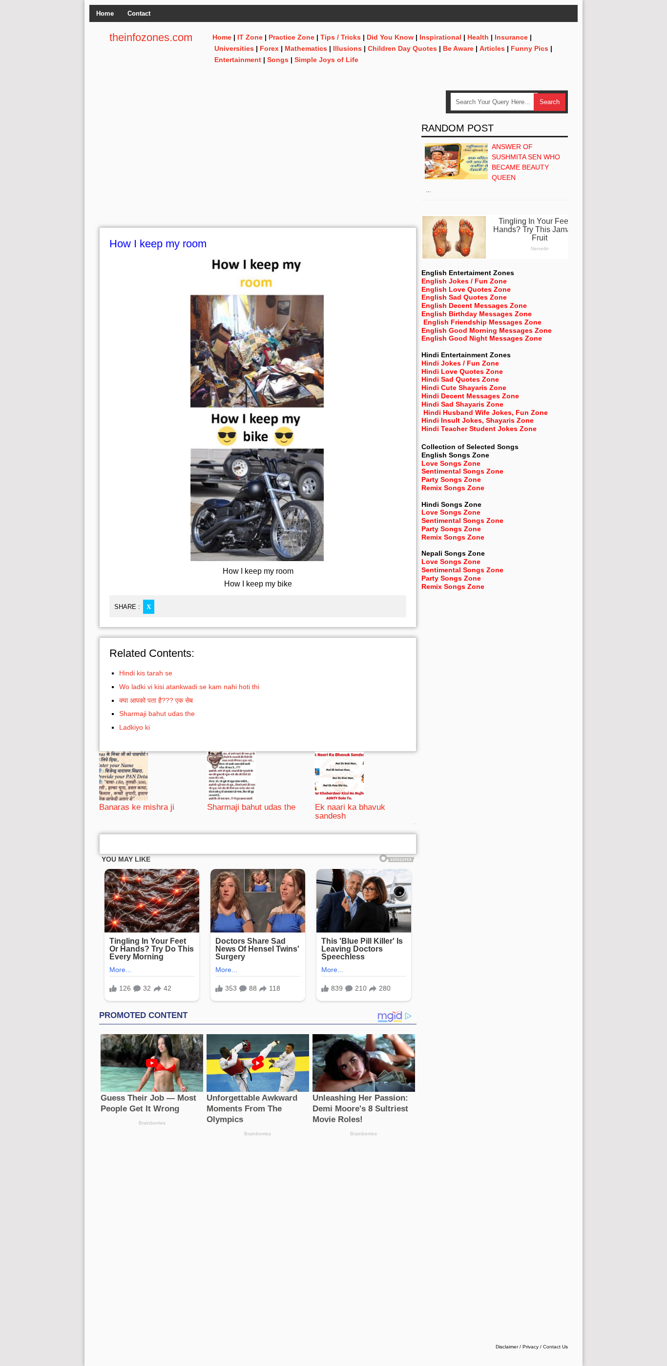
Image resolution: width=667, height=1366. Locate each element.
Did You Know (390, 37)
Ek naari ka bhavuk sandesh (350, 811)
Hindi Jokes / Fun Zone (460, 363)
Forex (269, 48)
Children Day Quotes (402, 48)
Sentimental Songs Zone (462, 471)
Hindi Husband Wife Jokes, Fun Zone (485, 412)
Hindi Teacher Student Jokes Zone (479, 429)
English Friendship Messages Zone (482, 322)
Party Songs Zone (451, 479)
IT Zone (250, 37)
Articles (492, 48)
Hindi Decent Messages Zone (470, 396)
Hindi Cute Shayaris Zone (463, 387)
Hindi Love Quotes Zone (462, 371)
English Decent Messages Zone (474, 305)
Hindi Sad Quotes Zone (460, 379)
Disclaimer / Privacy (517, 1346)
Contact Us (555, 1346)
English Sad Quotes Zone (464, 297)
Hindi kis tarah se (145, 673)
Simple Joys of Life (326, 60)
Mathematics (306, 48)
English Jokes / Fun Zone (464, 281)
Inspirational (440, 37)
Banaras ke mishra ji (136, 807)
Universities (234, 48)
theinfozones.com (150, 37)
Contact (138, 13)
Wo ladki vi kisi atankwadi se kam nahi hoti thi (189, 687)
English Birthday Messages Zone (476, 314)
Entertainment (237, 60)
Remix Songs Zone (452, 488)
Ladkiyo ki (134, 727)
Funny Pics (529, 48)
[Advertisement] (258, 158)
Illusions (347, 48)
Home (105, 13)
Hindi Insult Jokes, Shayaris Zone (477, 420)
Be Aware (458, 48)
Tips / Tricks (340, 37)
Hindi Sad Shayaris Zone (462, 404)
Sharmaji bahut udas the (157, 713)
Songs (278, 60)
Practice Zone (291, 37)
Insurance (511, 37)
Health (478, 37)
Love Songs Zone (450, 463)
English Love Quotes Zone (466, 289)
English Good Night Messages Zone (481, 338)
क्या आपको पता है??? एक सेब (156, 700)
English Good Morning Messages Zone (486, 330)
